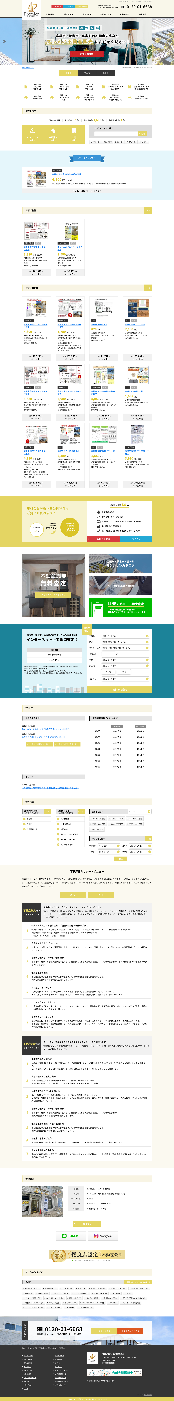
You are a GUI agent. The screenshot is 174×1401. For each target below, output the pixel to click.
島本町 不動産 (28, 1359)
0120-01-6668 (139, 6)
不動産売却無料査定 (61, 1381)
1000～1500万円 (98, 818)
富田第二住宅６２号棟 (118, 1289)
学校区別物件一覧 (60, 1378)
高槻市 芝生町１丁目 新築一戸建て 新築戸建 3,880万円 (43, 737)
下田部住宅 (28, 1293)
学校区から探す (131, 142)
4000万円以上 (97, 829)
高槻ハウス (113, 1303)
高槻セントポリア (75, 1298)
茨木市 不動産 (59, 1356)
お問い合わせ (28, 1385)
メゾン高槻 (116, 1293)
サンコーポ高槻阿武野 (81, 1293)
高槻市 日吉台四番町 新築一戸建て (67, 174)
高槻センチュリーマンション (34, 1303)
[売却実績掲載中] (114, 1374)
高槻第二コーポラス (110, 1298)
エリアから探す (95, 142)
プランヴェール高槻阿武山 (131, 1303)
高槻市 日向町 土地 (99, 324)
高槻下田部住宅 (43, 1293)
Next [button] (170, 41)
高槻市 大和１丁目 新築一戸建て (69, 392)
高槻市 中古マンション (28, 68)
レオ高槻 (128, 1293)
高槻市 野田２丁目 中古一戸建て (137, 452)
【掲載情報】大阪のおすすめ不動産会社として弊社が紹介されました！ (50, 787)
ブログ (26, 1389)
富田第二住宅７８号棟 (98, 1289)
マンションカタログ (61, 1370)
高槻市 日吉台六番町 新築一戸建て (69, 325)
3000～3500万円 (117, 824)
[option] (87, 41)
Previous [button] (4, 41)
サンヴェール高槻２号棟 (32, 1298)
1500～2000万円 (117, 818)
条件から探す (143, 142)
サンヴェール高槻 (92, 1298)
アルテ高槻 (70, 1308)
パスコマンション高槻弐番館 (34, 1308)
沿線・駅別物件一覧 (30, 1378)
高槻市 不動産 (28, 1356)
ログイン (58, 1363)
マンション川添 (67, 1289)
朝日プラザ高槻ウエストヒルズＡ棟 (134, 1298)
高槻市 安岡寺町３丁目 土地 (103, 451)
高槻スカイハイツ (55, 1308)
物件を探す (58, 1359)
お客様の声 (27, 1374)
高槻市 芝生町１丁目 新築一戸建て (35, 248)
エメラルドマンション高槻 (54, 1298)
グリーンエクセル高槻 (61, 1293)
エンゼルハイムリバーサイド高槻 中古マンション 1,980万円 (45, 729)
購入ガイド (27, 1367)
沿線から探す (107, 142)
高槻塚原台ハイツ (50, 1289)
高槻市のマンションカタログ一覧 (138, 1282)
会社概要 (26, 1381)
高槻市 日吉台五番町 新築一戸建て (103, 392)
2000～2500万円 (135, 818)
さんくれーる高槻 (70, 1303)
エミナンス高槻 (54, 1303)
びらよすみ (81, 1289)
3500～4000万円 (135, 824)
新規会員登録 (28, 1363)
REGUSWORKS (148, 1395)
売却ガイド (58, 1367)
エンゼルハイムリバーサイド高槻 (70, 248)
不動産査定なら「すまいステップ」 (102, 1381)
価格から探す (119, 142)
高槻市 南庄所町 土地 (134, 391)
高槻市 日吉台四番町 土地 (68, 451)
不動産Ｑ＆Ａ (28, 1370)
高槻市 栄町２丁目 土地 (135, 324)
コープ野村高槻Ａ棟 (86, 1308)
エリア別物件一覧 (60, 1374)
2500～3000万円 (98, 824)
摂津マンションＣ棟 (100, 1293)
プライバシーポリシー (62, 1385)
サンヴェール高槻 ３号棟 (139, 1289)
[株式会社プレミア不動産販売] (31, 10)
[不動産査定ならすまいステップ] (87, 1260)
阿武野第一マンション (32, 1289)
